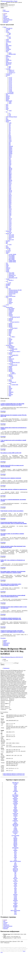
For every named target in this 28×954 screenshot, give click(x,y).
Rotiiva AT (13, 382)
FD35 (10, 137)
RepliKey (8, 240)
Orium (10, 331)
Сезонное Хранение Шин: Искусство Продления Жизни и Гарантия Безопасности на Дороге (12, 404)
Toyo (10, 338)
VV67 (10, 226)
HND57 (10, 147)
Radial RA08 (14, 365)
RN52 (10, 204)
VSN (7, 266)
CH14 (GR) (11, 236)
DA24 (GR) (11, 237)
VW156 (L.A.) (12, 72)
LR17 (10, 159)
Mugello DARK (12, 54)
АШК (10, 393)
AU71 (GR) (11, 234)
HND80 (10, 151)
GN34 (10, 141)
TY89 (10, 215)
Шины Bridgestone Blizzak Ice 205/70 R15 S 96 (13, 775)
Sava (10, 334)
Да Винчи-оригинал (13, 291)
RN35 (10, 199)
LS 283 (10, 89)
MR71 (10, 172)
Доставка (5, 16)
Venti (7, 264)
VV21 (10, 220)
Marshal (10, 324)
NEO (7, 105)
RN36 (10, 200)
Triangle (10, 339)
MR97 (10, 178)
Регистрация (6, 11)
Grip (10, 36)
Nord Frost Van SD (15, 317)
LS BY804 (11, 92)
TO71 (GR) (11, 239)
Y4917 (10, 110)
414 (9, 249)
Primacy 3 (13, 373)
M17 (10, 34)
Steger (7, 247)
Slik (7, 245)
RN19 (10, 197)
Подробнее (3, 411)
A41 (10, 124)
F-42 (10, 115)
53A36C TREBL (12, 254)
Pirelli (10, 333)
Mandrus (8, 95)
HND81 (10, 152)
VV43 (10, 222)
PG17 (10, 193)
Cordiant (10, 312)
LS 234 (10, 87)
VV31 (10, 221)
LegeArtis (8, 68)
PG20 (10, 194)
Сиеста (10, 294)
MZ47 (10, 181)
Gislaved (11, 315)
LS (6, 76)
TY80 (10, 213)
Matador (10, 325)
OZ (6, 118)
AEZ (7, 30)
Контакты (5, 22)
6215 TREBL (12, 255)
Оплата (5, 17)
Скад (7, 297)
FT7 (12, 378)
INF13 (10, 154)
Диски (4, 27)
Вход (4, 10)
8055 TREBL (12, 259)
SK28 (10, 206)
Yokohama (11, 342)
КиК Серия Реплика (10, 296)
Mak (7, 94)
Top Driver (8, 250)
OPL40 (10, 191)
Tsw (7, 263)
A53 (10, 129)
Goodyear (11, 318)
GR (7, 57)
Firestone (11, 314)
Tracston (8, 251)
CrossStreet (8, 49)
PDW (7, 119)
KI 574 (10, 232)
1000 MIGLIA (9, 28)
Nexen (10, 379)
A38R (10, 122)
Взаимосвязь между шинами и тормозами (11, 478)
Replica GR (8, 233)
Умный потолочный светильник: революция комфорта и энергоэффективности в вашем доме (12, 631)
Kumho (10, 320)
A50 (10, 127)
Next (7, 107)
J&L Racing (8, 64)
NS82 (10, 188)
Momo (7, 99)
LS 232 (10, 84)
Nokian (10, 330)
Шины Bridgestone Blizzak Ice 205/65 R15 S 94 (13, 773)
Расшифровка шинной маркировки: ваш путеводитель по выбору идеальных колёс (11, 618)
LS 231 (10, 83)
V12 (10, 216)
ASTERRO (8, 41)
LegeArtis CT (9, 73)
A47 (10, 126)
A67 (10, 134)
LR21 (10, 162)
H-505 (10, 244)
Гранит (10, 298)
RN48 (10, 202)
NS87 (10, 189)
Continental (11, 310)
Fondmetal (8, 56)
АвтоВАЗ (8, 283)
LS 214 (10, 82)
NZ (6, 111)
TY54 (10, 210)
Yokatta (7, 279)
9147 (10, 66)
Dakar (10, 52)
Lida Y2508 (11, 276)
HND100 (11, 146)
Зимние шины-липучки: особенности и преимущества (14, 489)
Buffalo (7, 48)
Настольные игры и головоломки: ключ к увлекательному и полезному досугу (11, 584)
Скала (10, 301)
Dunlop (10, 313)
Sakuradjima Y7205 (13, 277)
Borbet (7, 46)
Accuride (8, 29)
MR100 (10, 168)
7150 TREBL (12, 256)
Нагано (10, 299)
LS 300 (10, 91)
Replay (7, 121)
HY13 (10, 238)
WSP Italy (8, 267)
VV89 (10, 229)
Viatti (10, 341)
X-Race (7, 269)
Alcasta (7, 32)
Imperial (10, 366)
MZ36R (10, 180)
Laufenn (10, 323)
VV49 (10, 223)
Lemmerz (8, 75)
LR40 (10, 164)
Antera (7, 39)
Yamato (7, 271)
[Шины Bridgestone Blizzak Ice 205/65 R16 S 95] (12, 657)
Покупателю (6, 18)
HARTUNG (8, 60)
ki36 (10, 158)
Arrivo (7, 40)
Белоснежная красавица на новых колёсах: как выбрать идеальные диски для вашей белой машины (14, 523)
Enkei (7, 55)
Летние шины (9, 345)
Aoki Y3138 (11, 274)
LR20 (10, 161)
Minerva (10, 374)
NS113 (10, 183)
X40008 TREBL (12, 261)
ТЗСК (7, 304)
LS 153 (10, 77)
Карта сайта (6, 21)
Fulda (10, 357)
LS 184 (10, 79)
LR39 (10, 163)
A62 (10, 132)
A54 (10, 130)
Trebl (7, 253)
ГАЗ (7, 286)
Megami (8, 98)
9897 (10, 67)
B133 (10, 136)
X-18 (10, 282)
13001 (10, 102)
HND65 (10, 148)
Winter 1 (13, 336)
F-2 (9, 113)
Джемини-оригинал (13, 292)
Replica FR (8, 231)
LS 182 (10, 78)
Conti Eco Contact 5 (15, 351)
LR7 (10, 165)
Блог (4, 14)
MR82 (10, 177)
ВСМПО (8, 285)
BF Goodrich (11, 308)
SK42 (10, 207)
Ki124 (10, 157)
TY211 (10, 208)
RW (7, 243)
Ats (6, 43)
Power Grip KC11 (15, 322)
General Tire (11, 358)
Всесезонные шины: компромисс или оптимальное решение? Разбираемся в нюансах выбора (13, 572)
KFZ (7, 65)
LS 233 (10, 86)
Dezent (7, 50)
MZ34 (10, 179)
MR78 (10, 173)
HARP (7, 59)
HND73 (10, 150)
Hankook (11, 319)
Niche (7, 108)
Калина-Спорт (12, 293)
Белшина (11, 394)
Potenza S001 (14, 349)
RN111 (10, 195)
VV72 (10, 227)
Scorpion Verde (14, 384)
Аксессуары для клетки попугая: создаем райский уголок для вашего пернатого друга (13, 596)
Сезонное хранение (7, 19)
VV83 (10, 228)
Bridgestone (11, 309)
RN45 (10, 201)
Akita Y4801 (11, 272)
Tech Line (8, 248)
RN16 (10, 196)
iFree (7, 61)
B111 (10, 135)
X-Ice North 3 (14, 328)
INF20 (10, 156)
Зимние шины (9, 307)
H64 (10, 143)
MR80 (10, 174)
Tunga (10, 340)
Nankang (11, 329)
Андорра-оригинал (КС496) (15, 290)
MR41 (10, 170)
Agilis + (13, 372)
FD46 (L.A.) (11, 70)
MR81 (10, 175)
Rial (7, 242)
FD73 (10, 138)
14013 (10, 103)
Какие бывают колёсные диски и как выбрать (12, 510)
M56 (10, 288)
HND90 (10, 153)
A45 (10, 125)
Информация (6, 668)
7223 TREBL (12, 258)
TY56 (10, 211)
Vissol (7, 265)
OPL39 (10, 190)
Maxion (7, 97)
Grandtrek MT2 (14, 355)
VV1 (10, 217)
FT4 (12, 377)
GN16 (10, 140)
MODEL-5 (11, 280)
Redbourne (8, 120)
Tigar (10, 335)
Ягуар (10, 303)
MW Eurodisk (9, 100)
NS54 (10, 184)
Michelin (11, 326)
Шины (4, 306)
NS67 (10, 185)
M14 (10, 33)
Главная (5, 13)
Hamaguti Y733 (12, 275)
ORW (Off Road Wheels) (11, 116)
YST (7, 281)
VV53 (10, 224)
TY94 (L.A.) (11, 71)
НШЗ (10, 344)
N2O (7, 104)
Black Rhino (8, 45)
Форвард (11, 302)
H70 (10, 145)
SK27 (10, 205)
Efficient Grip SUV (15, 362)
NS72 (10, 186)
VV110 (10, 218)
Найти (2, 7)
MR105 (10, 169)
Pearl (10, 38)
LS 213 (10, 81)
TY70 (10, 212)
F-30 (10, 114)
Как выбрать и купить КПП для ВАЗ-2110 (11, 452)
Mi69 (10, 167)
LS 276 (10, 88)
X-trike (7, 270)
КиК (7, 287)
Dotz (7, 51)
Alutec (7, 35)
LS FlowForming (9, 93)
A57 (10, 131)
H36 (10, 142)
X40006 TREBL (12, 260)
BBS (7, 44)
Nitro (7, 109)
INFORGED (9, 62)
